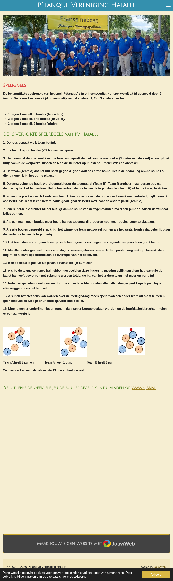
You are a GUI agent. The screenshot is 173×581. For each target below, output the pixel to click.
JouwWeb (160, 567)
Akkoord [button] (156, 574)
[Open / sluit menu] (168, 5)
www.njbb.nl (144, 388)
